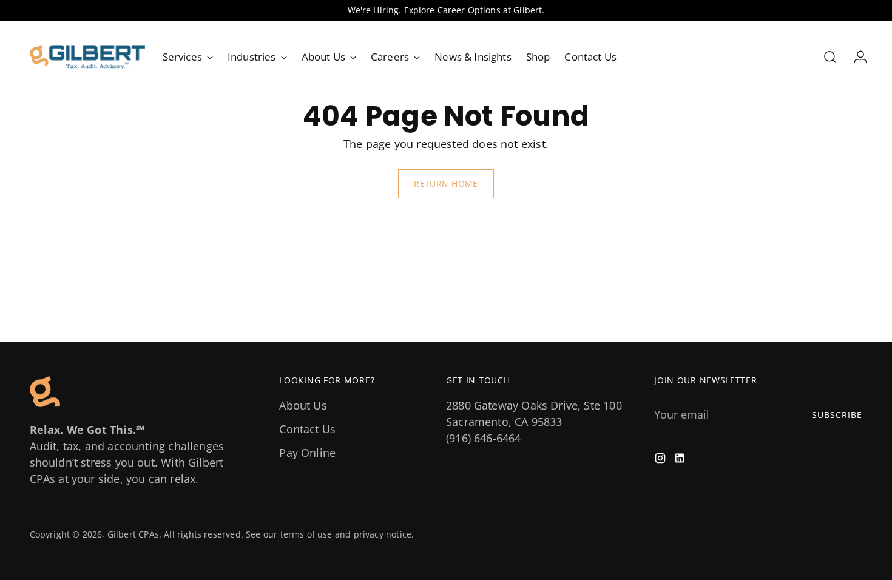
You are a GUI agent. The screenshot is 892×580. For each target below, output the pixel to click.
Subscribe (837, 414)
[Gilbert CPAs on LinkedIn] (681, 460)
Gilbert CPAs (133, 534)
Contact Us (307, 429)
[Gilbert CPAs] (87, 57)
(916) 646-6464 (483, 438)
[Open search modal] (830, 57)
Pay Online (307, 452)
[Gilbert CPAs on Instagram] (661, 460)
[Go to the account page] (855, 57)
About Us (302, 405)
